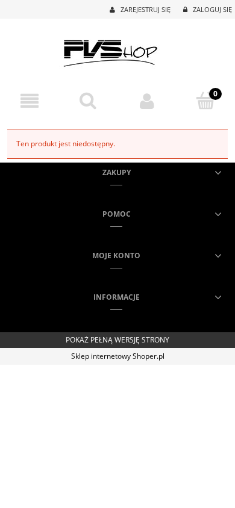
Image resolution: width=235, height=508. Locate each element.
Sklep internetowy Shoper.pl (117, 356)
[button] (29, 101)
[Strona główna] (117, 50)
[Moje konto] (147, 101)
